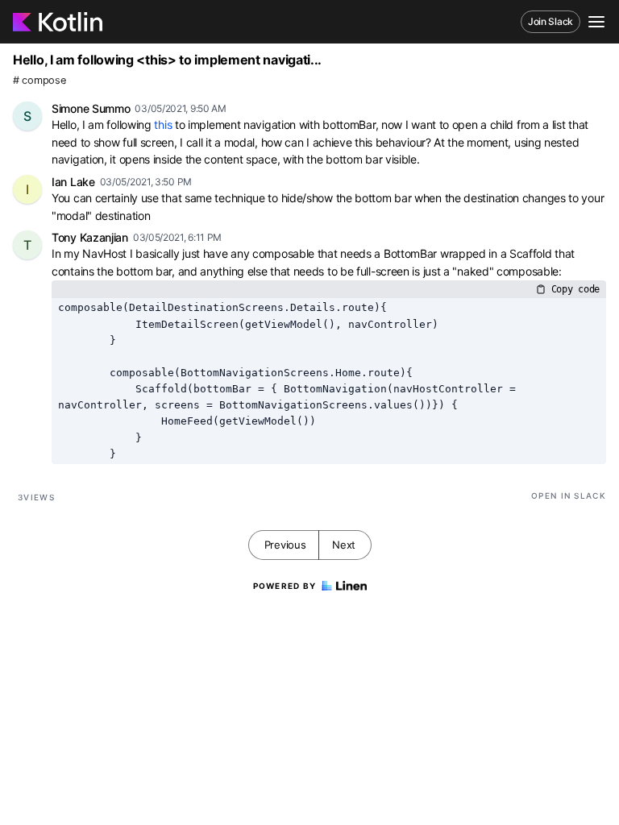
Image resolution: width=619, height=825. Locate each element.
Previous (285, 544)
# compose (39, 80)
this (163, 124)
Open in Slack (568, 495)
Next (343, 544)
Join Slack (550, 21)
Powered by (285, 586)
